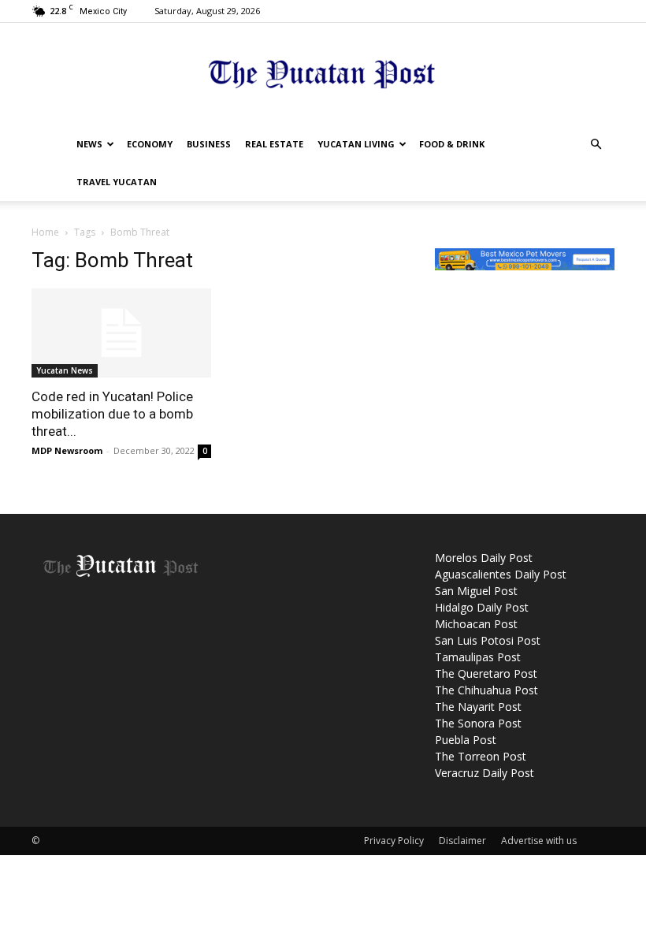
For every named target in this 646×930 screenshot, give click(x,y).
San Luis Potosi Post (487, 640)
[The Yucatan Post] (323, 75)
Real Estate (274, 144)
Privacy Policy (394, 840)
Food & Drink (451, 144)
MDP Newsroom (67, 450)
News (89, 144)
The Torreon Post (480, 756)
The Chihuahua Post (486, 690)
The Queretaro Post (486, 673)
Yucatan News (64, 370)
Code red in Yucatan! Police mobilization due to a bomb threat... (112, 414)
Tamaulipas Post (478, 656)
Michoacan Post (476, 623)
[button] (595, 144)
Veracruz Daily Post (484, 772)
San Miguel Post (476, 590)
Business (209, 144)
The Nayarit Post (478, 706)
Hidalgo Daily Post (482, 607)
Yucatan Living (356, 144)
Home (45, 232)
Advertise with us (539, 840)
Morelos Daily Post (484, 557)
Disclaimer (462, 840)
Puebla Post (465, 739)
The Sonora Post (478, 723)
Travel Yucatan (116, 182)
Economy (150, 144)
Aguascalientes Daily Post (500, 574)
